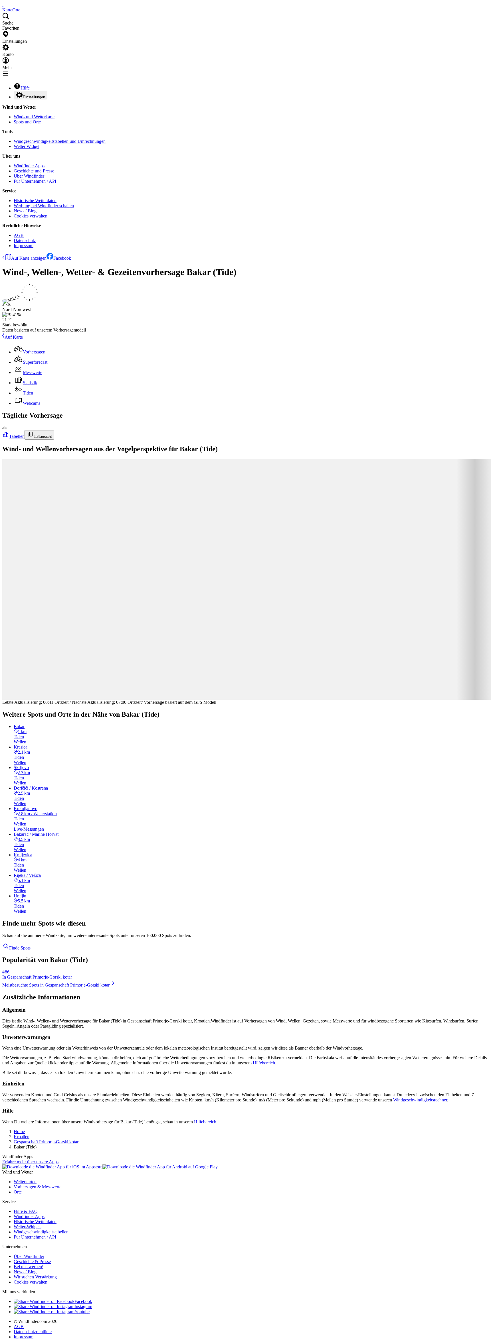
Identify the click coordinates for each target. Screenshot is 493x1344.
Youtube (82, 1311)
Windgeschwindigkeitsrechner (420, 1099)
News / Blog (25, 210)
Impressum (23, 245)
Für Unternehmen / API (35, 181)
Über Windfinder (29, 176)
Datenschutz (25, 240)
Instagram (83, 1306)
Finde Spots (20, 948)
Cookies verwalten (30, 216)
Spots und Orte (27, 121)
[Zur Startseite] (2, 4)
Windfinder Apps (29, 165)
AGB (19, 235)
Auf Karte (14, 337)
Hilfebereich (264, 1062)
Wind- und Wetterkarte (34, 116)
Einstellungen (34, 97)
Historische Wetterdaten (35, 200)
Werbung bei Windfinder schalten (44, 205)
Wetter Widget (26, 146)
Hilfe (25, 88)
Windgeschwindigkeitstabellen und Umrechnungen (60, 141)
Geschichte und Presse (34, 170)
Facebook (62, 258)
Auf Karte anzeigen (29, 258)
